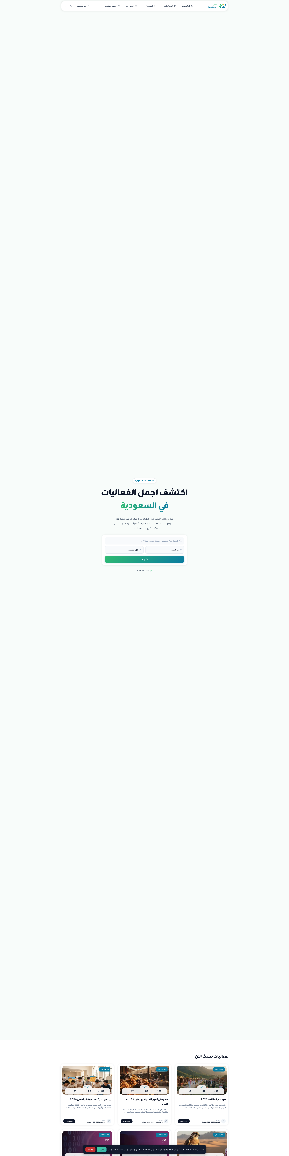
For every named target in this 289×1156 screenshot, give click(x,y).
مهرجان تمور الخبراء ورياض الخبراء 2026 (147, 1101)
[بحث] (71, 6)
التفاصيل (183, 1121)
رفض (90, 1149)
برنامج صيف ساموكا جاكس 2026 (90, 1099)
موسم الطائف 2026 (213, 1099)
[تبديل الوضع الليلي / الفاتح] (65, 6)
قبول (102, 1149)
